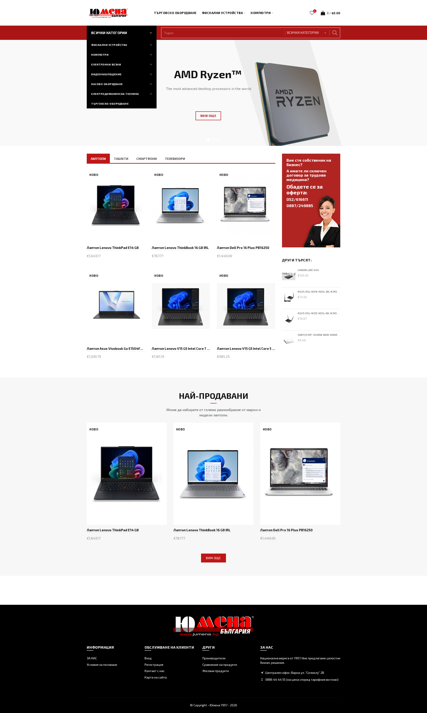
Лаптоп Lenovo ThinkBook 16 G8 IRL (180, 248)
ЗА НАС (92, 658)
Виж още (213, 558)
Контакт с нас (155, 671)
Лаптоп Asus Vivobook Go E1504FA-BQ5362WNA (116, 348)
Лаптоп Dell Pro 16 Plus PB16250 (243, 248)
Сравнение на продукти (219, 664)
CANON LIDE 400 (308, 270)
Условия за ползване (102, 664)
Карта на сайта (156, 677)
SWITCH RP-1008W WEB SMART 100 (319, 334)
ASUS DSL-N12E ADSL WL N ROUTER (319, 313)
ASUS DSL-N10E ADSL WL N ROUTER (319, 291)
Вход (148, 658)
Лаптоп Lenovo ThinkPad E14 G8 (113, 248)
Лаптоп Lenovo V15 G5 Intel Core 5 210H (246, 348)
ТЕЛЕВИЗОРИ (175, 159)
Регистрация (154, 664)
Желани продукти (215, 671)
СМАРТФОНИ (146, 159)
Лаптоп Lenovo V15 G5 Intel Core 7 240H (181, 348)
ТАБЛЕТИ (121, 159)
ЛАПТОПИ (98, 159)
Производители (214, 658)
